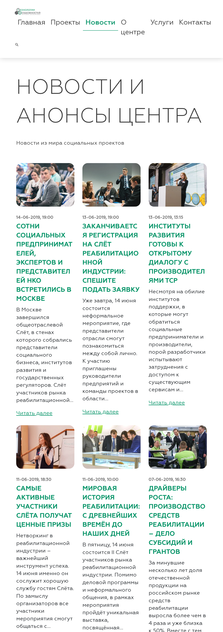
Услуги (162, 22)
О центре (133, 27)
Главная (31, 22)
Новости (100, 22)
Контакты (195, 22)
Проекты (65, 22)
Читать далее (34, 413)
